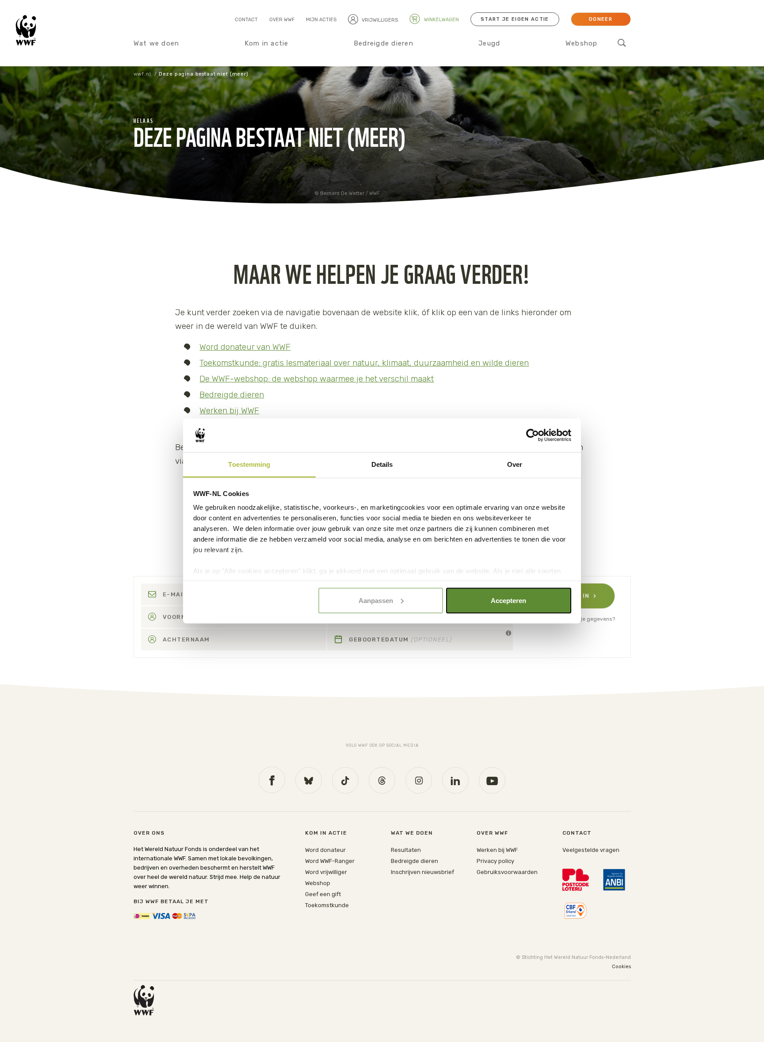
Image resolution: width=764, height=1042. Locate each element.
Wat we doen (157, 43)
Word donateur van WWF (244, 347)
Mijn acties (321, 20)
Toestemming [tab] (249, 464)
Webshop (581, 43)
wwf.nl (142, 74)
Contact (246, 20)
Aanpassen (376, 600)
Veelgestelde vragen (590, 850)
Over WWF (281, 20)
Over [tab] (514, 464)
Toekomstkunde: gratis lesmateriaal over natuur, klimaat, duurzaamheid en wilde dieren (364, 363)
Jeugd (489, 43)
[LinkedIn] (455, 780)
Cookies (621, 966)
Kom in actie (266, 43)
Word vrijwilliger (326, 872)
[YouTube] (492, 780)
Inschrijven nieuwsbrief (422, 872)
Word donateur (325, 850)
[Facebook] (272, 780)
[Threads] (382, 780)
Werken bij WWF (229, 410)
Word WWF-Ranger (330, 861)
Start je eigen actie (515, 19)
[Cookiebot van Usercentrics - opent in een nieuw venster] (532, 435)
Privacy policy (495, 861)
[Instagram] (418, 780)
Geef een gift (323, 894)
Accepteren (508, 600)
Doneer (600, 19)
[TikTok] (345, 780)
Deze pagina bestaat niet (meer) (203, 74)
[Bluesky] (308, 780)
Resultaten (406, 850)
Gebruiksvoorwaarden (507, 872)
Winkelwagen (441, 20)
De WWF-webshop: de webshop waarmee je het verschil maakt (316, 379)
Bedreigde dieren (383, 43)
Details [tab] (382, 464)
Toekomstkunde (327, 905)
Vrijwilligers (380, 20)
